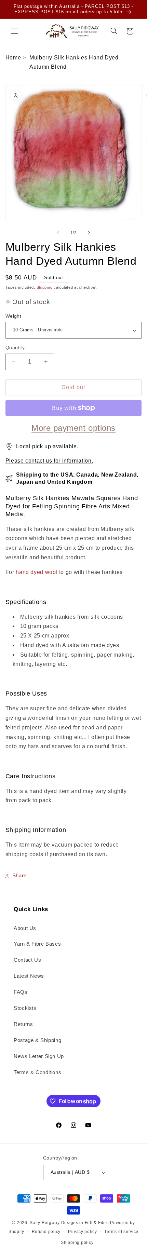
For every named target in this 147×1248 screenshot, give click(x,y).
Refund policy (46, 1232)
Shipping (45, 287)
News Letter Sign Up (39, 1056)
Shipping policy (77, 1242)
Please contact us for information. (49, 461)
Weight (13, 316)
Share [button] (19, 875)
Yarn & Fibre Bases (37, 944)
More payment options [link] (73, 428)
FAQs (21, 992)
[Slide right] (88, 232)
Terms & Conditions (37, 1072)
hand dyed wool (36, 572)
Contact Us (27, 960)
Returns (23, 1024)
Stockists (25, 1008)
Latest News (29, 976)
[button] (14, 31)
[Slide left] (58, 232)
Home (13, 57)
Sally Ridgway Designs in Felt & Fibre (69, 1223)
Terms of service (121, 1232)
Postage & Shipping (37, 1040)
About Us (25, 928)
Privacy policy (82, 1232)
